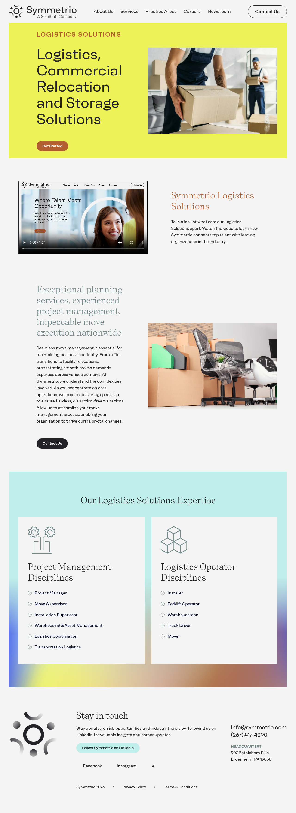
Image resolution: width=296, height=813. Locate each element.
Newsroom (219, 11)
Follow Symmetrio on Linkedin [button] (108, 748)
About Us (104, 11)
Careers (192, 11)
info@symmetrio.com (259, 727)
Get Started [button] (52, 146)
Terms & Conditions (180, 787)
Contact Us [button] (267, 11)
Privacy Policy (134, 787)
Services (129, 11)
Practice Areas (161, 11)
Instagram (127, 765)
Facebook (92, 765)
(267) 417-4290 (249, 735)
